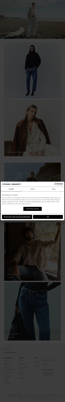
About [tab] (54, 189)
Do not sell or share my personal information (17, 217)
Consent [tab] (11, 189)
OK (48, 217)
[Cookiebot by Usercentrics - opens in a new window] (55, 184)
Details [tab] (32, 189)
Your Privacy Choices (32, 209)
